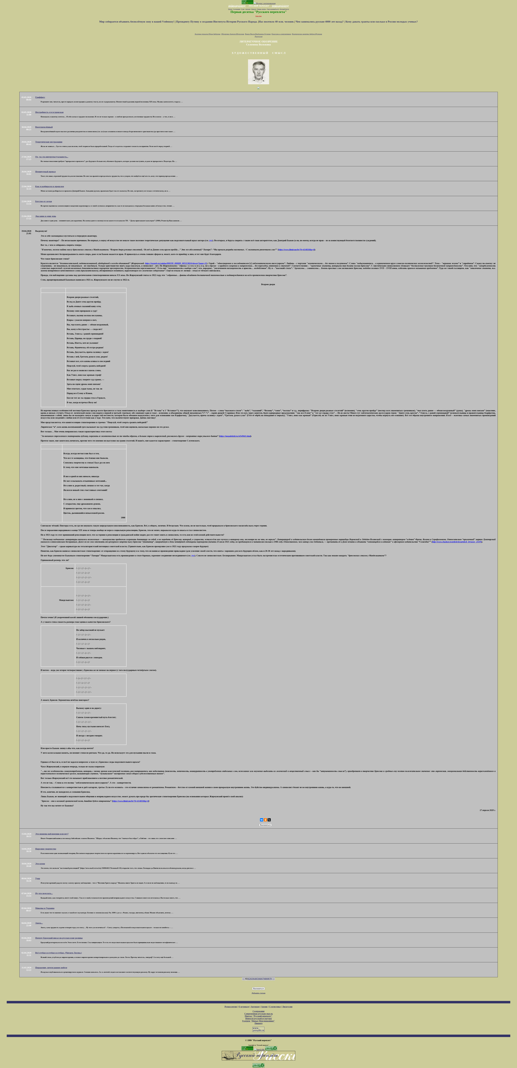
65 (257, 979)
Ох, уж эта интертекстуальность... (51, 157)
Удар (37, 878)
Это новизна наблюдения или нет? (52, 834)
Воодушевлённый (44, 127)
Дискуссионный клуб (273, 9)
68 (265, 979)
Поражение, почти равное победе (51, 967)
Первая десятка (261, 9)
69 (268, 979)
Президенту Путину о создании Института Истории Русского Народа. (217, 21)
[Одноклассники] (265, 819)
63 (252, 979)
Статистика (275, 1007)
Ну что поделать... (44, 893)
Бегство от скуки (43, 201)
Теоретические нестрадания (48, 142)
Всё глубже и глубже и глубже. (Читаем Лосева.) (58, 953)
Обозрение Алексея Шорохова (232, 34)
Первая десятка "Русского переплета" (258, 12)
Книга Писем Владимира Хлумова (258, 34)
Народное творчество (45, 849)
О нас (242, 9)
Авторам (247, 9)
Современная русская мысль (258, 1014)
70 (271, 979)
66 (260, 979)
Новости (253, 9)
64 (254, 979)
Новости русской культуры (258, 1018)
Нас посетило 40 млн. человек (276, 21)
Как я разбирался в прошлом (49, 186)
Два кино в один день (45, 216)
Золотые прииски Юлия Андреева (207, 34)
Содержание (236, 9)
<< (243, 979)
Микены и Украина (44, 908)
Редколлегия (231, 1007)
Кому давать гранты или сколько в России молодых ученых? (381, 21)
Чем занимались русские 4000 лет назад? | (320, 21)
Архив (264, 1007)
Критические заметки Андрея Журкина (307, 34)
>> (273, 979)
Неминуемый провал (45, 171)
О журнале (244, 1007)
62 (249, 979)
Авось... (39, 923)
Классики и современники (281, 34)
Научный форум (284, 9)
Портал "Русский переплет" (258, 1016)
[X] (269, 819)
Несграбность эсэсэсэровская (49, 112)
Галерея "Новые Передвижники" (258, 1021)
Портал (230, 9)
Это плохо (40, 864)
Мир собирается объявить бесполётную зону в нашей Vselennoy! (137, 21)
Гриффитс (40, 97)
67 (262, 979)
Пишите (259, 1023)
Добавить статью (258, 993)
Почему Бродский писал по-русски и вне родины (59, 938)
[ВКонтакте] (261, 819)
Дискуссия (258, 36)
